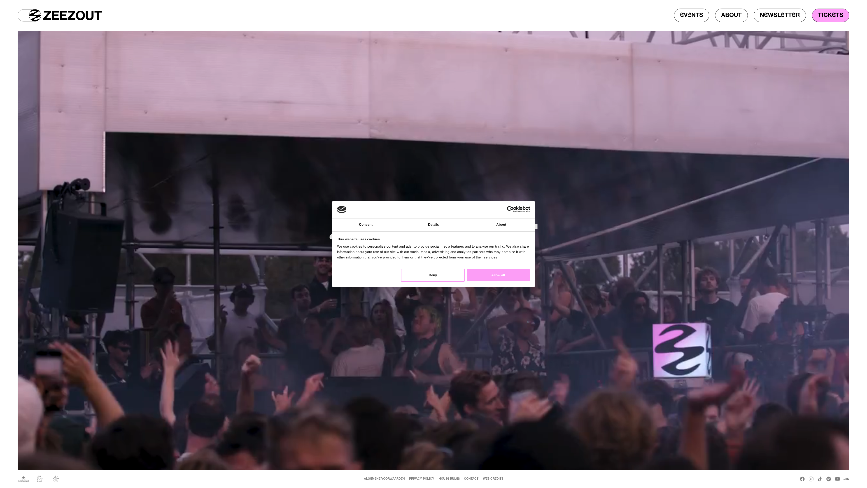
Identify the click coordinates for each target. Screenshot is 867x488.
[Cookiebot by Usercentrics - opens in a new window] (510, 209)
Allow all (498, 275)
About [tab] (501, 224)
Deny (433, 275)
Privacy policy (421, 479)
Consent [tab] (366, 224)
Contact (471, 479)
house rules (449, 479)
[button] (29, 15)
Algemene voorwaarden (384, 479)
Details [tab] (433, 224)
